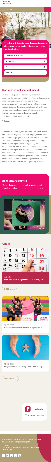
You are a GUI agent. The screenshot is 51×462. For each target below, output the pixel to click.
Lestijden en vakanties (14, 56)
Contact (7, 121)
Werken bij (10, 61)
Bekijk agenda (9, 289)
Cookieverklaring (7, 449)
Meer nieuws (9, 378)
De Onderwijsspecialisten (30, 447)
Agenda (9, 72)
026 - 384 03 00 (7, 442)
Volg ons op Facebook (34, 415)
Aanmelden (10, 67)
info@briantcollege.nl (22, 442)
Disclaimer (5, 445)
